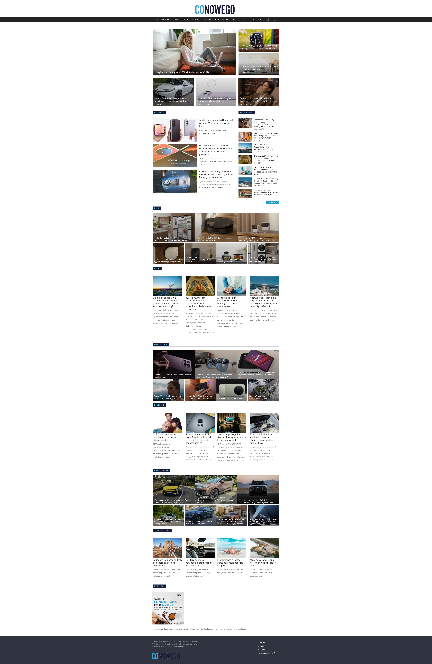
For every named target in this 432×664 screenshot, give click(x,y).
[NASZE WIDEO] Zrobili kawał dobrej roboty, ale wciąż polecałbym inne (259, 47)
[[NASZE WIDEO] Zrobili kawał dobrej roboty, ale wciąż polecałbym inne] (258, 30)
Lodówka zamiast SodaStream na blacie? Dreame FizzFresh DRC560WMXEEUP (172, 239)
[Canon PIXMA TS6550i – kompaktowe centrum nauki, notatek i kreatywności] (258, 54)
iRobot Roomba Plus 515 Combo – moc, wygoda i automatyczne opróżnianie (168, 260)
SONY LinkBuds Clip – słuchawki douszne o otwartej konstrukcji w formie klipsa (261, 438)
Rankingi (208, 20)
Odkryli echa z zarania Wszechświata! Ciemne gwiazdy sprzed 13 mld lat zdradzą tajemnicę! (264, 147)
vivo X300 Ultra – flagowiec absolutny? (231, 398)
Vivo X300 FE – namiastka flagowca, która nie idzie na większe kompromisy (215, 101)
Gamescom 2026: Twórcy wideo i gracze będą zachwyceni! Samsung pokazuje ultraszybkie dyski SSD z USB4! (265, 124)
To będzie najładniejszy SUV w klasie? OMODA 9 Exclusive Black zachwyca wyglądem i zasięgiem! (263, 521)
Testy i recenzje (181, 20)
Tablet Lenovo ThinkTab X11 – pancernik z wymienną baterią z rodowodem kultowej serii (257, 374)
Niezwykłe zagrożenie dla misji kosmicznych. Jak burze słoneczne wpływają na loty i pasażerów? (266, 181)
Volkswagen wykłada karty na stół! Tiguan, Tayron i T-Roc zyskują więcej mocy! (172, 501)
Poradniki (196, 20)
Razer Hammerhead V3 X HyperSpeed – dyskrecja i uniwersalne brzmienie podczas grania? (198, 438)
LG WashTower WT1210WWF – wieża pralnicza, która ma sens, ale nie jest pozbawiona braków (262, 259)
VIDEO (260, 20)
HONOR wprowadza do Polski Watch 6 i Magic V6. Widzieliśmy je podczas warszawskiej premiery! (215, 150)
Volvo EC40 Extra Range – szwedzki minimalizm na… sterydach (199, 522)
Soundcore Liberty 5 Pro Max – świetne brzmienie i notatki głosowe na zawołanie (258, 101)
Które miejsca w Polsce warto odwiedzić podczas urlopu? (230, 562)
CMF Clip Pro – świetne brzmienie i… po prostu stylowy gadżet (165, 437)
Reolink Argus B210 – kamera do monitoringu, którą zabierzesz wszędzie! (256, 239)
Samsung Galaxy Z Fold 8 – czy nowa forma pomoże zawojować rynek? (199, 397)
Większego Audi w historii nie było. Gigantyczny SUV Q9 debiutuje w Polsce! (256, 501)
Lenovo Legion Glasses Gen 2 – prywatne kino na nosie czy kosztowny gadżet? (214, 375)
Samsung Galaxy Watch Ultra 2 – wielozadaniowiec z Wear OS (260, 397)
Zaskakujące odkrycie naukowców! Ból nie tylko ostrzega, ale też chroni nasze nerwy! (266, 170)
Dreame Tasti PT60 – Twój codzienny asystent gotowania (231, 260)
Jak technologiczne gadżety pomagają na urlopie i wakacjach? (167, 562)
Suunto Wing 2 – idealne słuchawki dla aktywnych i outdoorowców (168, 397)
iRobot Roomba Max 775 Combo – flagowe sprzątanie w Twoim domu (214, 239)
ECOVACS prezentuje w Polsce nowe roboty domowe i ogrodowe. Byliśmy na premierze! (216, 174)
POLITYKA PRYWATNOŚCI (267, 653)
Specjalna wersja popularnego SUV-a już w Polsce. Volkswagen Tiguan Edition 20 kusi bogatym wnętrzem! (231, 521)
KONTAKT (261, 642)
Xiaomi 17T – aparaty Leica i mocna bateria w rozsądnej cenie (173, 375)
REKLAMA (261, 650)
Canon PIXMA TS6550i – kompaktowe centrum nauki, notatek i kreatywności (259, 69)
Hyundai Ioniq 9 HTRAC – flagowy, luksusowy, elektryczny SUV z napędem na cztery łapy (215, 500)
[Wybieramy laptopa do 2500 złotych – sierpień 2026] (194, 30)
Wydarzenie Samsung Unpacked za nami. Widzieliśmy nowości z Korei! (216, 122)
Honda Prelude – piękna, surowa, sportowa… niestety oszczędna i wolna (171, 101)
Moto (225, 20)
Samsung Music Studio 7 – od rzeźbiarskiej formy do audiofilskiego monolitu (199, 259)
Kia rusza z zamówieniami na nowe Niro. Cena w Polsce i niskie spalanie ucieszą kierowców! (167, 521)
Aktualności (163, 20)
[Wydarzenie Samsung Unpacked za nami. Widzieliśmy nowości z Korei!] (176, 120)
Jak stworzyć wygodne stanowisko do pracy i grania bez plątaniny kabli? (231, 437)
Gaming (243, 20)
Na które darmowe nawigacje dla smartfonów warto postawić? (199, 562)
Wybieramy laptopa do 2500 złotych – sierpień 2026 (183, 72)
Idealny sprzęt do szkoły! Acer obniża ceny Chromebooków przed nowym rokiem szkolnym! (266, 136)
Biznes (234, 20)
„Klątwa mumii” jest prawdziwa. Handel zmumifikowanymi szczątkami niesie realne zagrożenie (266, 159)
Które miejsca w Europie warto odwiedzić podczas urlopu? (263, 562)
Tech (217, 20)
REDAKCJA (261, 646)
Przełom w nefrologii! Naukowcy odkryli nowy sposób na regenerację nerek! (266, 192)
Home (252, 20)
